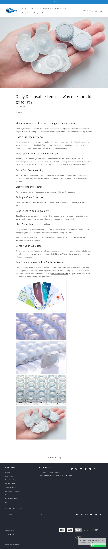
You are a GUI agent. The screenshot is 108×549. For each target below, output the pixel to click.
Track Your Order (11, 480)
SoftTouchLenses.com (59, 273)
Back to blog (55, 457)
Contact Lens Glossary (13, 491)
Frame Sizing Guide (11, 498)
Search (7, 472)
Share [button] (20, 113)
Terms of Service (10, 487)
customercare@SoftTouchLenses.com (57, 475)
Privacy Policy (9, 476)
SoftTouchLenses (14, 544)
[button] (34, 8)
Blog (6, 502)
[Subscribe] (40, 514)
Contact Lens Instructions (14, 495)
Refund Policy (10, 484)
